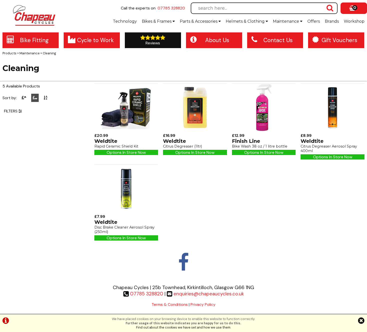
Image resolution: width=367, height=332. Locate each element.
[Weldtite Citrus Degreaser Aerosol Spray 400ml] (333, 130)
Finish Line (246, 141)
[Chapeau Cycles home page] (35, 15)
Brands (332, 21)
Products (9, 53)
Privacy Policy (202, 304)
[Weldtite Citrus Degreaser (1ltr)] (195, 130)
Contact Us (278, 40)
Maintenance (286, 21)
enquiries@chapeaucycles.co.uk (209, 294)
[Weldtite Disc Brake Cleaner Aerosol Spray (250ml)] (126, 211)
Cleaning (49, 53)
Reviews (153, 43)
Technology (125, 21)
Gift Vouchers (339, 40)
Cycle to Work (95, 40)
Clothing (246, 21)
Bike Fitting (34, 40)
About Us (217, 40)
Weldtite (105, 141)
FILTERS (11, 111)
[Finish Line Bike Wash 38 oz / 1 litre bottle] (264, 130)
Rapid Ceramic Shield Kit (116, 146)
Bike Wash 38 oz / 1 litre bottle (259, 146)
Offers (313, 21)
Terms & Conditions (170, 304)
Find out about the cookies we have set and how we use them (183, 327)
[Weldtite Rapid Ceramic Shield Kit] (126, 130)
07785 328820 (171, 8)
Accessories (199, 21)
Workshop (354, 21)
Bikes (157, 21)
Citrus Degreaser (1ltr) (182, 146)
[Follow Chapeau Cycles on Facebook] (183, 267)
